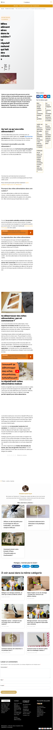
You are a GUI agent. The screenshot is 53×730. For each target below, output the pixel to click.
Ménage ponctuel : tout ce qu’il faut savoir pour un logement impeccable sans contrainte (37, 622)
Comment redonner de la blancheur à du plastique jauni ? (36, 523)
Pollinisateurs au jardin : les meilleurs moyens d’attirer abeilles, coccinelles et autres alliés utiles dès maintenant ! (40, 161)
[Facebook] (38, 96)
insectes (12, 481)
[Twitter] (41, 96)
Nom (2, 679)
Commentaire (4, 667)
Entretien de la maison (9, 8)
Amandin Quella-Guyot (25, 493)
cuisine (8, 481)
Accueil (2, 8)
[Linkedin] (48, 96)
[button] (51, 2)
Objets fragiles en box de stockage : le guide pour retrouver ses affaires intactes (37, 594)
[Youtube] (45, 96)
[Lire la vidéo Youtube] (17, 371)
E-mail (2, 685)
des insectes (29, 136)
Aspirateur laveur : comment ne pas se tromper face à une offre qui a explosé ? (12, 622)
